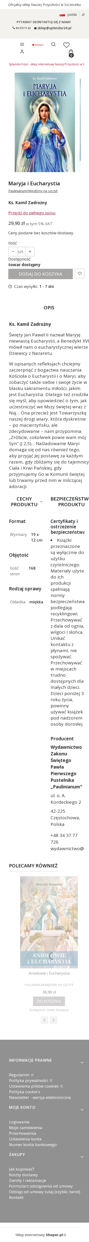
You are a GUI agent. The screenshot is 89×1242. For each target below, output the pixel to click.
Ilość (12, 243)
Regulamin (19, 1074)
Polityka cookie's (24, 1091)
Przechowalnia (22, 1133)
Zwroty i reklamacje (27, 1180)
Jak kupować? (21, 1169)
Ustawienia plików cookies (34, 1086)
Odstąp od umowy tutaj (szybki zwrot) (44, 1191)
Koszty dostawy (23, 1174)
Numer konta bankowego (33, 1144)
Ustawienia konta (25, 1139)
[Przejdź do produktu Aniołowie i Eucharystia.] (49, 922)
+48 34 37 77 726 (64, 838)
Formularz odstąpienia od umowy (41, 1186)
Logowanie (19, 1122)
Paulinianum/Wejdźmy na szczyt (33, 191)
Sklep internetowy (39, 1234)
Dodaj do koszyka (40, 274)
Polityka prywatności (29, 1080)
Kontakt (16, 1197)
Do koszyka (49, 1001)
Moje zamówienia (25, 1127)
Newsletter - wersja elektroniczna (40, 1097)
